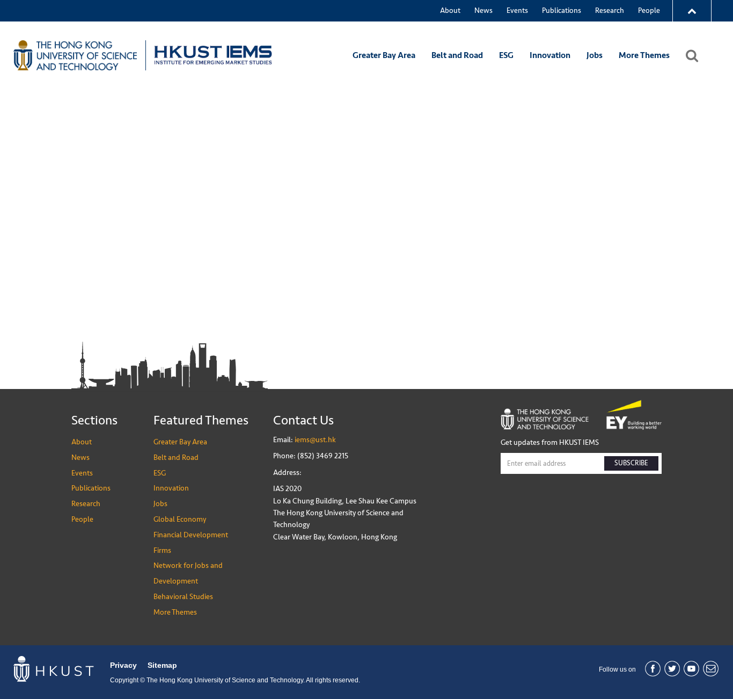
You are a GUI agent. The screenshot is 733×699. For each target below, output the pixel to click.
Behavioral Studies (183, 596)
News (483, 10)
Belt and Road (457, 55)
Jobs (595, 55)
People (649, 10)
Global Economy (179, 519)
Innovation (550, 55)
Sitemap (162, 665)
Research (609, 10)
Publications (561, 10)
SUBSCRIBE (631, 463)
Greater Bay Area (384, 55)
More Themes (644, 55)
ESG (506, 55)
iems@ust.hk (315, 439)
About (450, 10)
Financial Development (190, 535)
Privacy (123, 665)
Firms (162, 550)
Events (517, 10)
